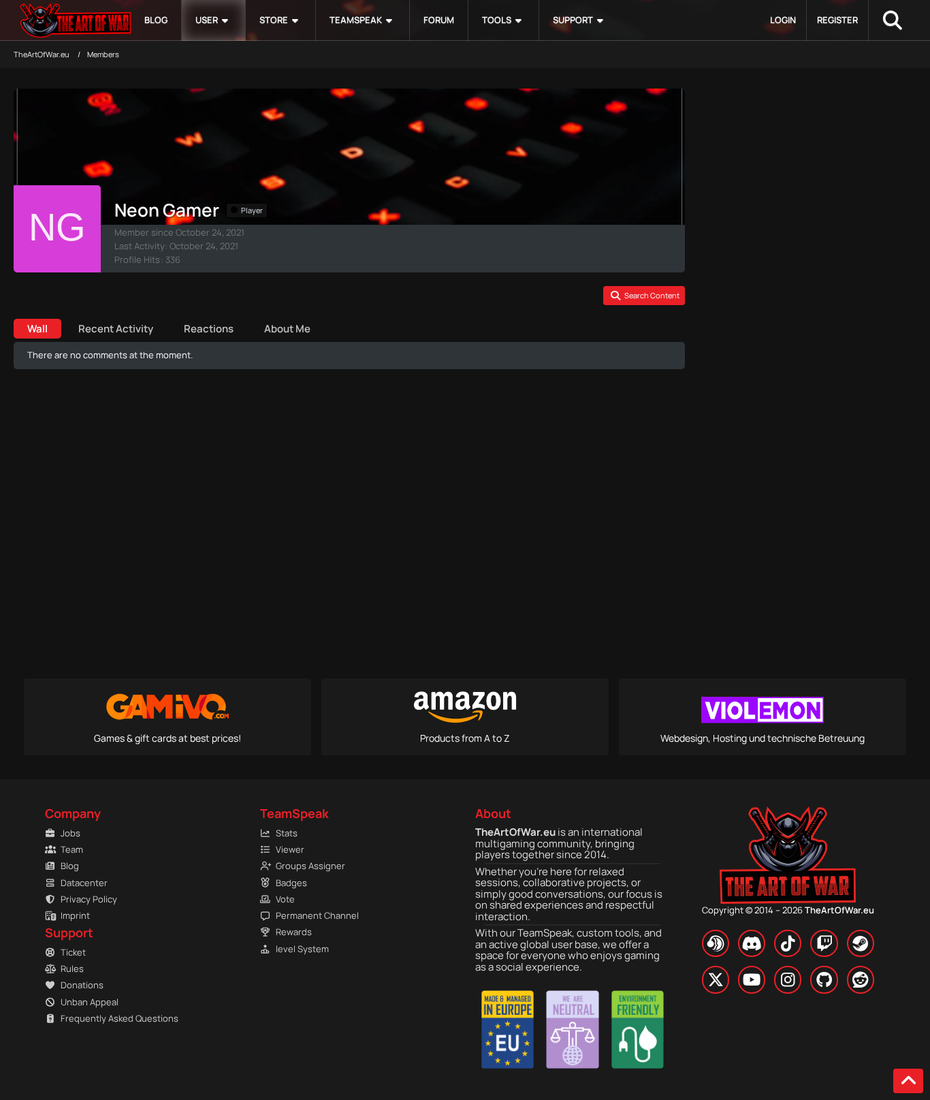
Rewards (294, 932)
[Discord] (751, 943)
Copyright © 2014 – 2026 (788, 910)
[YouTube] (751, 979)
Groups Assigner (310, 866)
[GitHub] (823, 979)
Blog (70, 866)
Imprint (75, 915)
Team (72, 849)
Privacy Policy (89, 899)
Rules (72, 968)
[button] (644, 295)
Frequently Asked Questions (112, 1018)
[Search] (892, 20)
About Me (287, 328)
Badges (291, 883)
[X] (715, 979)
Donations (82, 985)
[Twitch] (823, 943)
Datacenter (84, 883)
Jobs (70, 833)
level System (302, 949)
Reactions (209, 328)
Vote (285, 899)
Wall (37, 328)
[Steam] (860, 943)
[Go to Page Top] (908, 1081)
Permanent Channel (317, 915)
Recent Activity (115, 328)
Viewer (290, 849)
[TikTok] (787, 943)
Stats (287, 833)
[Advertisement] (349, 541)
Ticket (73, 952)
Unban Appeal (89, 1002)
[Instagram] (787, 979)
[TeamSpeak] (715, 943)
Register (837, 20)
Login (783, 20)
